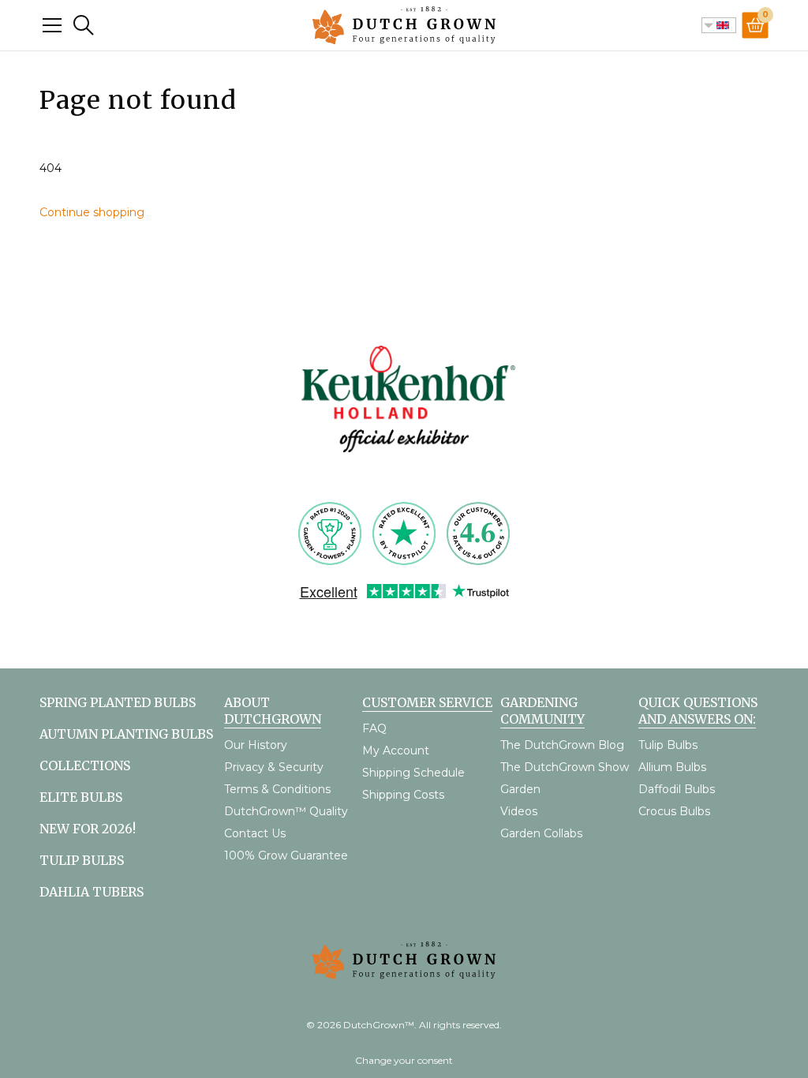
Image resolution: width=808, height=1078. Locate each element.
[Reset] (52, 25)
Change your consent (404, 1060)
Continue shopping (91, 212)
